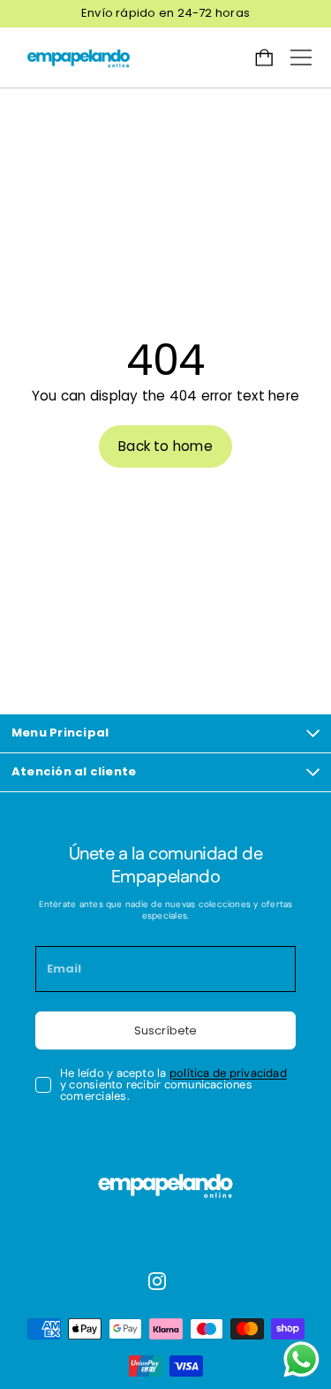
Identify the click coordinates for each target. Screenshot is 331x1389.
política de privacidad (228, 1072)
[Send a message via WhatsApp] (301, 1359)
